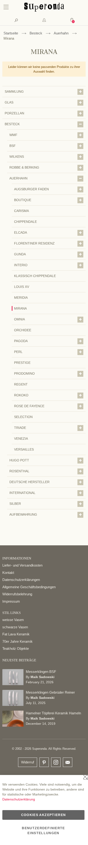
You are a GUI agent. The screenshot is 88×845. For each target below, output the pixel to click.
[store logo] (44, 10)
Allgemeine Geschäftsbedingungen (29, 587)
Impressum (11, 601)
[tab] (44, 20)
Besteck (36, 33)
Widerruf (27, 762)
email (67, 762)
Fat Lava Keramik (16, 634)
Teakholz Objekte (15, 648)
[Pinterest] (44, 763)
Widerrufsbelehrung (17, 594)
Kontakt (8, 573)
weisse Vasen (13, 620)
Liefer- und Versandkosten (22, 565)
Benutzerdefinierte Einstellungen (43, 830)
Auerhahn (61, 33)
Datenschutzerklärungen (21, 580)
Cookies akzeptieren (43, 815)
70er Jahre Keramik (17, 641)
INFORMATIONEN (16, 558)
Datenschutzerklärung (18, 799)
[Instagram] (56, 761)
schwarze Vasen (15, 627)
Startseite (11, 33)
